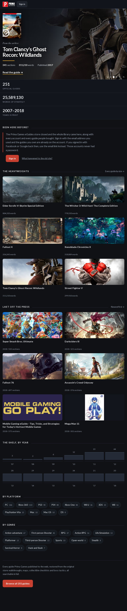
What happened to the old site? (37, 158)
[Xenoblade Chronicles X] (110, 77)
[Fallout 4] (107, 77)
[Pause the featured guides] (123, 77)
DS (63, 512)
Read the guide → (13, 72)
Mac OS (49, 512)
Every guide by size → (114, 171)
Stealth (96, 540)
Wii (115, 504)
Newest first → (117, 307)
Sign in (22, 4)
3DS (102, 504)
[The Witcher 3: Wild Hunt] (116, 77)
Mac (33, 512)
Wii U (88, 504)
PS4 (55, 504)
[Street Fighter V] (119, 77)
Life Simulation (103, 533)
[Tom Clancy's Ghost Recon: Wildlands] (114, 77)
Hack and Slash (36, 548)
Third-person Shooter (37, 540)
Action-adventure (15, 533)
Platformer (12, 540)
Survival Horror (13, 548)
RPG (65, 533)
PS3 (41, 504)
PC (8, 504)
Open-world (78, 540)
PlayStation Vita (14, 512)
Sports (60, 540)
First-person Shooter (43, 533)
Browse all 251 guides (18, 583)
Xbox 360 (25, 504)
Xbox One (71, 504)
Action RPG (82, 533)
